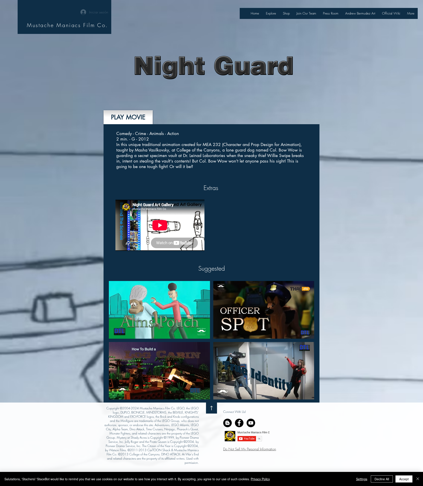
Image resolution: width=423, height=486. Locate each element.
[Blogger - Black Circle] (227, 423)
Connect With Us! (234, 412)
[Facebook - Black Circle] (239, 423)
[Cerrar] (417, 478)
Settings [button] (361, 479)
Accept (404, 479)
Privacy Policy (260, 479)
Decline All (382, 479)
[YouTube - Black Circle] (251, 423)
